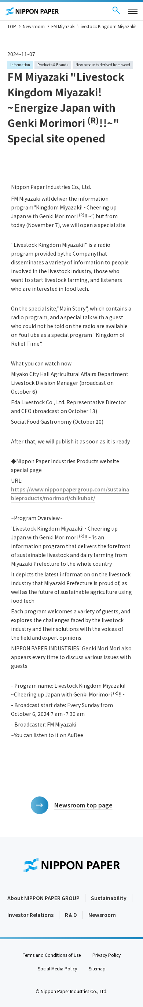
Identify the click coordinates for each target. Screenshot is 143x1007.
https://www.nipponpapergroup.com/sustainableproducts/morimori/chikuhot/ (70, 494)
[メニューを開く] (133, 11)
